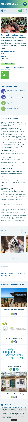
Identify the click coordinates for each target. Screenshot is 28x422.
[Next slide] (25, 231)
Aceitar (14, 420)
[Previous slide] (21, 231)
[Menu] (25, 4)
